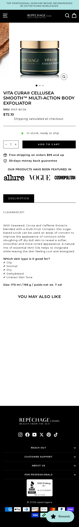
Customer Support (39, 456)
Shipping (21, 119)
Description (18, 198)
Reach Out (38, 447)
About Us (38, 465)
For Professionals (39, 474)
